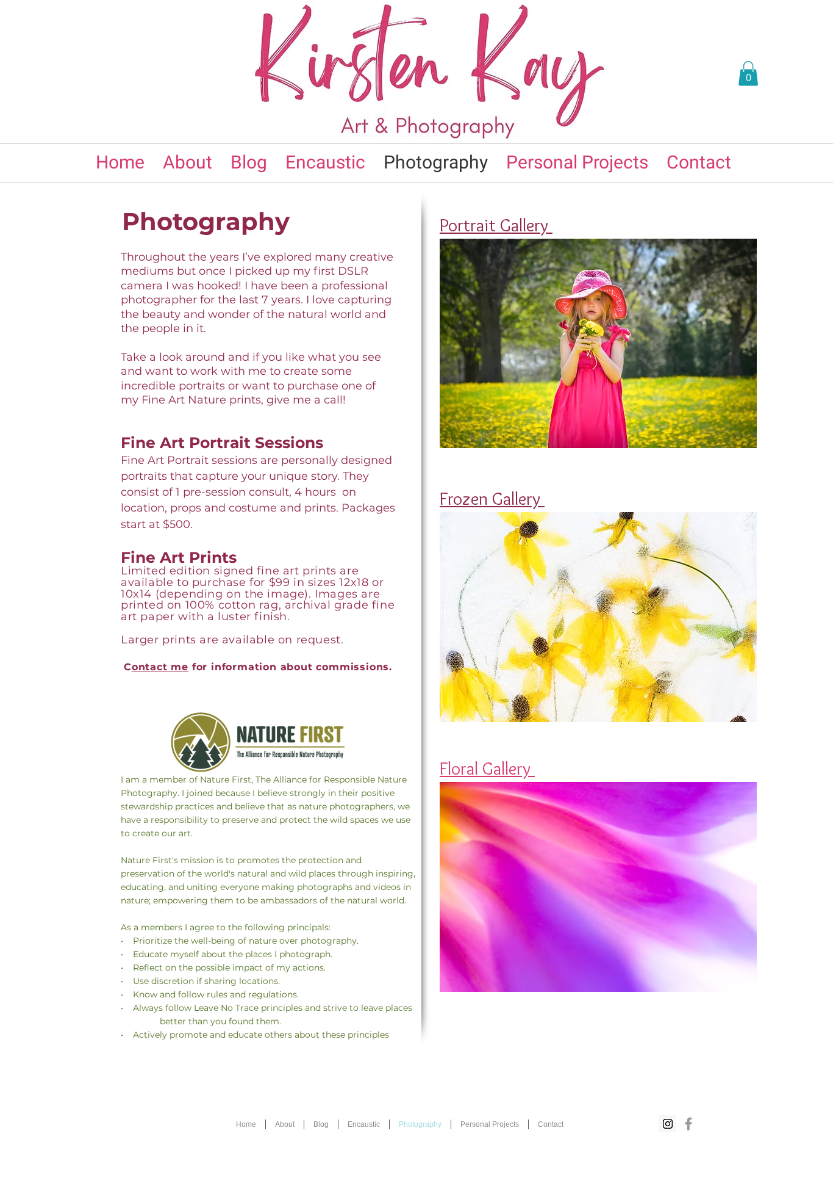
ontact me (160, 667)
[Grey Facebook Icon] (688, 1123)
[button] (748, 73)
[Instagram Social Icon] (667, 1123)
